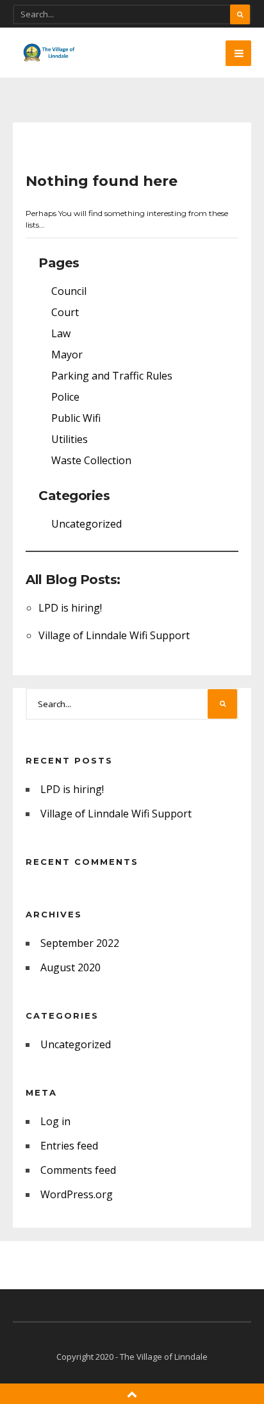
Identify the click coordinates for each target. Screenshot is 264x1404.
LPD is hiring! (70, 608)
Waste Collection (91, 460)
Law (60, 333)
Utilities (69, 439)
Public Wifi (76, 418)
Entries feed (69, 1146)
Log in (55, 1121)
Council (69, 291)
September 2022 (79, 943)
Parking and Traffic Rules (111, 376)
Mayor (67, 354)
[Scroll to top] (132, 1394)
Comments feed (78, 1170)
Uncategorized (86, 524)
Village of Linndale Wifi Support (114, 635)
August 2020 (70, 967)
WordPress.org (76, 1194)
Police (65, 397)
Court (65, 312)
